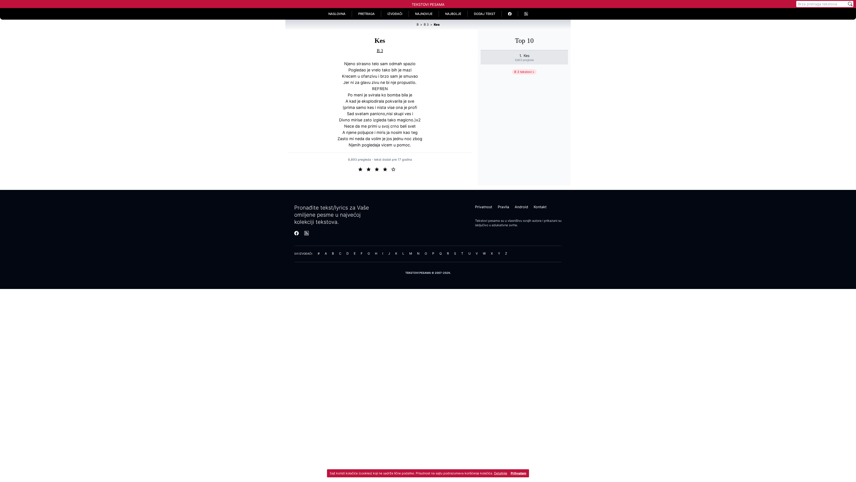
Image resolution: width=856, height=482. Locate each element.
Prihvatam (518, 473)
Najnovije (423, 14)
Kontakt (540, 207)
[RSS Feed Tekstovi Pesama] (526, 14)
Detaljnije (500, 473)
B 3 (380, 50)
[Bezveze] (370, 169)
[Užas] (362, 169)
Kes (526, 55)
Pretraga (366, 14)
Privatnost (483, 207)
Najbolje (453, 14)
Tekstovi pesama (487, 220)
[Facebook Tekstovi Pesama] (510, 14)
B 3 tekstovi (523, 72)
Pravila (503, 207)
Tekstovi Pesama (428, 4)
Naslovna (337, 14)
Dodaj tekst (484, 14)
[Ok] (378, 169)
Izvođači (394, 14)
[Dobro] (387, 169)
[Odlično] (394, 169)
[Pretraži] (850, 4)
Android (521, 207)
